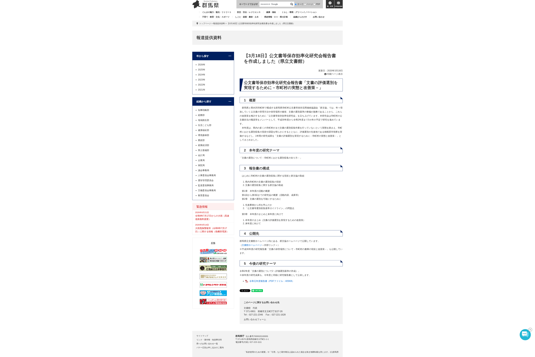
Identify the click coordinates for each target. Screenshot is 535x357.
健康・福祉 (271, 12)
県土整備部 (203, 150)
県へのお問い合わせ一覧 (207, 343)
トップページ (205, 23)
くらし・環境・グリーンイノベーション (299, 12)
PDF (318, 4)
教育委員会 (203, 195)
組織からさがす (300, 17)
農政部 (201, 140)
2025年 (201, 69)
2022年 (201, 85)
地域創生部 (203, 120)
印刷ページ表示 (335, 74)
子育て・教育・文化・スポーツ (215, 17)
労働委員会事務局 (207, 190)
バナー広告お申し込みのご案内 (210, 347)
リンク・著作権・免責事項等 (209, 340)
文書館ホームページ (252, 245)
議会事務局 (203, 170)
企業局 (201, 160)
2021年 (201, 90)
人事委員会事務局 (207, 175)
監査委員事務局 (206, 185)
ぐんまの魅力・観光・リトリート (216, 12)
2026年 (201, 64)
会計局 (201, 155)
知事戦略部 (203, 110)
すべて (300, 4)
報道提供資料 (219, 23)
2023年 (201, 80)
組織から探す (203, 101)
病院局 (201, 165)
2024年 (201, 74)
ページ (310, 4)
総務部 (201, 115)
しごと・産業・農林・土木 (247, 17)
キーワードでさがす (248, 4)
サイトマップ (202, 336)
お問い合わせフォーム (255, 319)
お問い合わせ (318, 17)
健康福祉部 (203, 130)
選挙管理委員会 (206, 180)
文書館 (247, 308)
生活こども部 (204, 125)
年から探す (202, 56)
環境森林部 (203, 135)
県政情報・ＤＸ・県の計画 (276, 17)
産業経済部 (203, 145)
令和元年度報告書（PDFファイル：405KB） (271, 281)
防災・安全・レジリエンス (249, 12)
